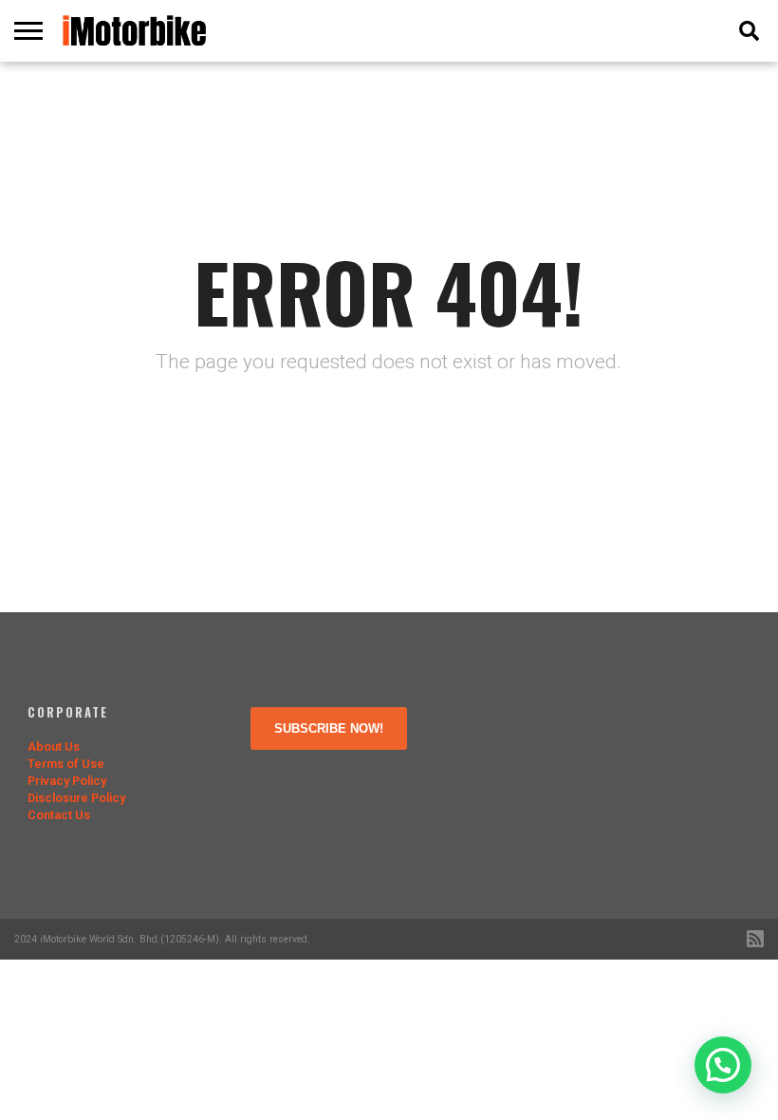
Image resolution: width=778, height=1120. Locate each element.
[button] (723, 1064)
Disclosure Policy (76, 798)
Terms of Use (66, 763)
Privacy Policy (67, 781)
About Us (54, 746)
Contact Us (59, 815)
